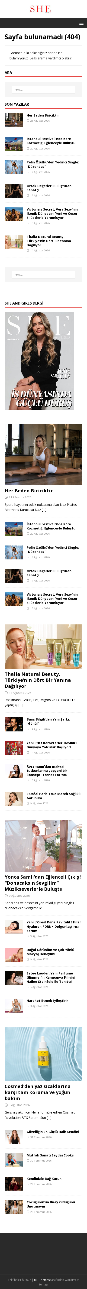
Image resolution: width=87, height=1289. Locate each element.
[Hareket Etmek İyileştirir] (14, 1009)
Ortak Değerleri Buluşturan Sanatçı (49, 188)
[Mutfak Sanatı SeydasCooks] (14, 1164)
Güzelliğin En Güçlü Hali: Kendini (53, 1132)
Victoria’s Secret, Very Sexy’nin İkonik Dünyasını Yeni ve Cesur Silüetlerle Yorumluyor (52, 213)
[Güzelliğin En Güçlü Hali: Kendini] (14, 1141)
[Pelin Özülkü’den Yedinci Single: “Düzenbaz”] (14, 171)
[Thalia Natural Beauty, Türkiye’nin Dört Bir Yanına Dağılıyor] (14, 246)
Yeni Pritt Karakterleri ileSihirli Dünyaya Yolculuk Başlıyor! (52, 745)
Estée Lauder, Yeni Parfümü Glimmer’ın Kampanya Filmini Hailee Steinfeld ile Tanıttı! (51, 977)
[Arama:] (44, 90)
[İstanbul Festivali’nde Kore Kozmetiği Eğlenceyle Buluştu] (14, 148)
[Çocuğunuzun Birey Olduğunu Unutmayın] (14, 1211)
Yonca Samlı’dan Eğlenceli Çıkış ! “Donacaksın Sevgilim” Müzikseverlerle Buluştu (43, 883)
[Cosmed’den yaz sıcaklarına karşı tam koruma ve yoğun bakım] (43, 1078)
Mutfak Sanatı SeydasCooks (50, 1155)
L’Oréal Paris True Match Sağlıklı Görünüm (54, 796)
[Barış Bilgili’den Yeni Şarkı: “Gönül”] (14, 728)
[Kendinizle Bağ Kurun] (14, 1188)
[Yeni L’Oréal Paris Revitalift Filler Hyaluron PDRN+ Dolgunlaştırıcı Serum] (14, 931)
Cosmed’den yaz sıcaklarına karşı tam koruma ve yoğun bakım (38, 1092)
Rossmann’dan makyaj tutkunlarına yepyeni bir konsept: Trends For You (47, 770)
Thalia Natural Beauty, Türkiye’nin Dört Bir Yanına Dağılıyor (49, 240)
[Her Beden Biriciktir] (14, 124)
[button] (80, 22)
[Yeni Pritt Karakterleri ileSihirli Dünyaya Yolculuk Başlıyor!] (14, 752)
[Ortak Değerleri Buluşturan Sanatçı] (14, 195)
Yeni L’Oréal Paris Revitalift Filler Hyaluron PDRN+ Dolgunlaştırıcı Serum (54, 926)
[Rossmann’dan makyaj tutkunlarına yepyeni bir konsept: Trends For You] (14, 775)
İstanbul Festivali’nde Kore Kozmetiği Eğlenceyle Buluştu (51, 140)
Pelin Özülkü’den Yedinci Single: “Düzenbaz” (53, 164)
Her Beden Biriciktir (43, 115)
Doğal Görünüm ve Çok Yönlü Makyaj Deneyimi (50, 952)
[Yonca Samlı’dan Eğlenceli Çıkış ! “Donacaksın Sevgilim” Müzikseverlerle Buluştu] (43, 869)
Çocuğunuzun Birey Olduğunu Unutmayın (51, 1204)
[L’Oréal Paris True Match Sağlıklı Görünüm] (14, 803)
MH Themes (42, 1280)
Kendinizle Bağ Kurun (44, 1178)
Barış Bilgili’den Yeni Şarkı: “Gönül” (48, 721)
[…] (44, 509)
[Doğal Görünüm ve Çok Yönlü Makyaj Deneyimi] (14, 959)
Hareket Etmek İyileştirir (47, 1000)
